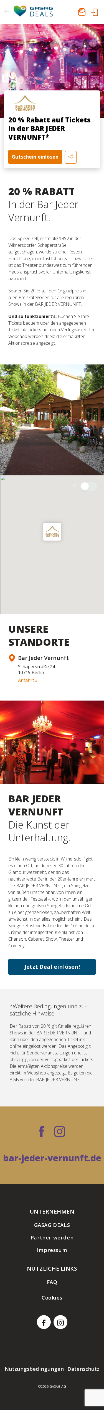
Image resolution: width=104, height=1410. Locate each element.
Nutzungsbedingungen (34, 1368)
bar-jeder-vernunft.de (52, 1158)
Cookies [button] (52, 1297)
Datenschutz (83, 1368)
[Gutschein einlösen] (52, 71)
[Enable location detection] (88, 486)
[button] (52, 532)
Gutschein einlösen (35, 156)
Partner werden (52, 1237)
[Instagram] (60, 1132)
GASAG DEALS (52, 1224)
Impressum (52, 1249)
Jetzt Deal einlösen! (52, 966)
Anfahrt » (27, 680)
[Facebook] (42, 1132)
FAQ (52, 1281)
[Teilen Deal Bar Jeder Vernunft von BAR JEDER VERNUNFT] (71, 157)
